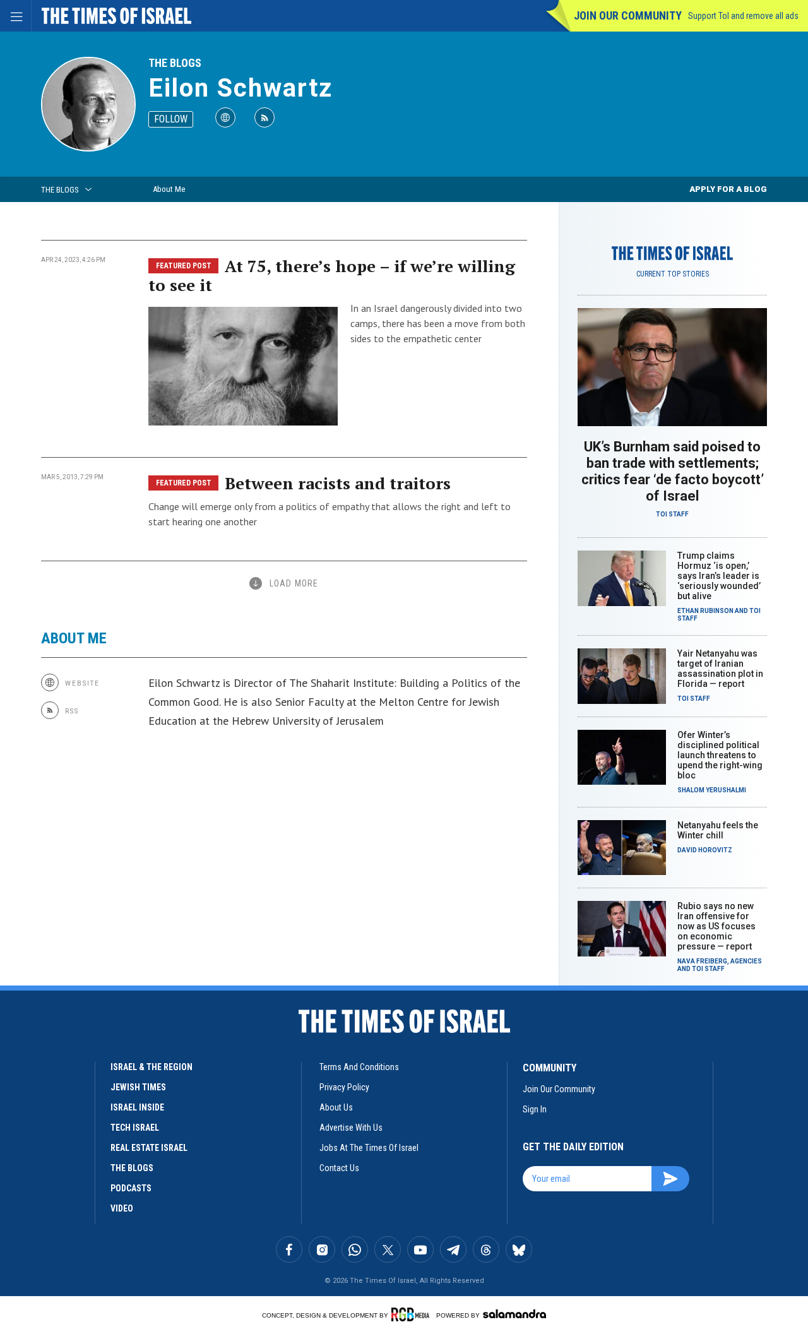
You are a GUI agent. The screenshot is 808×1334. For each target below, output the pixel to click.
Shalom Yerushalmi (711, 790)
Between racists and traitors (338, 483)
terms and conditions (359, 1067)
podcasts (131, 1188)
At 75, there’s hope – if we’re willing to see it (331, 275)
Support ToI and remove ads (743, 16)
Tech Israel (134, 1128)
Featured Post (183, 265)
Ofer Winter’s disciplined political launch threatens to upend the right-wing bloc (720, 755)
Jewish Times (138, 1087)
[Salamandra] (514, 1313)
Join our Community (628, 15)
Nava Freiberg (702, 961)
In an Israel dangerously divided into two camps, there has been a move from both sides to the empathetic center (437, 323)
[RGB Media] (412, 1314)
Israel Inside (137, 1107)
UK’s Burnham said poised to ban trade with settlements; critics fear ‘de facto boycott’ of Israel (672, 471)
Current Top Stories (672, 274)
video (121, 1208)
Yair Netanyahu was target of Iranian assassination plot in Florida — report (720, 668)
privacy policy (344, 1087)
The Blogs (174, 62)
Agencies (746, 961)
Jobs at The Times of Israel (369, 1148)
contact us (339, 1168)
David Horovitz (704, 850)
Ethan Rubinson (705, 610)
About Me (169, 189)
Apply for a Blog (728, 189)
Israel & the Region (151, 1067)
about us (336, 1107)
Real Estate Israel (148, 1148)
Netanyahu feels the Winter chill (717, 830)
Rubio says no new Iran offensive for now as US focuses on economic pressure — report (716, 926)
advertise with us (351, 1128)
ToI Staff (672, 514)
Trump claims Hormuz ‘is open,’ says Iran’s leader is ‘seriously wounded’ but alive (719, 576)
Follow (170, 119)
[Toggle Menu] (16, 16)
